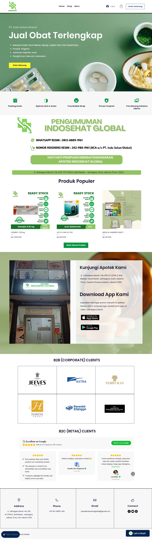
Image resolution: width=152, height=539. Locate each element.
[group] (76, 214)
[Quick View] (30, 209)
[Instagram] (136, 511)
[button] (121, 6)
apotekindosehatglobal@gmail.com (95, 511)
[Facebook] (129, 511)
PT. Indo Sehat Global (23, 27)
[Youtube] (132, 511)
